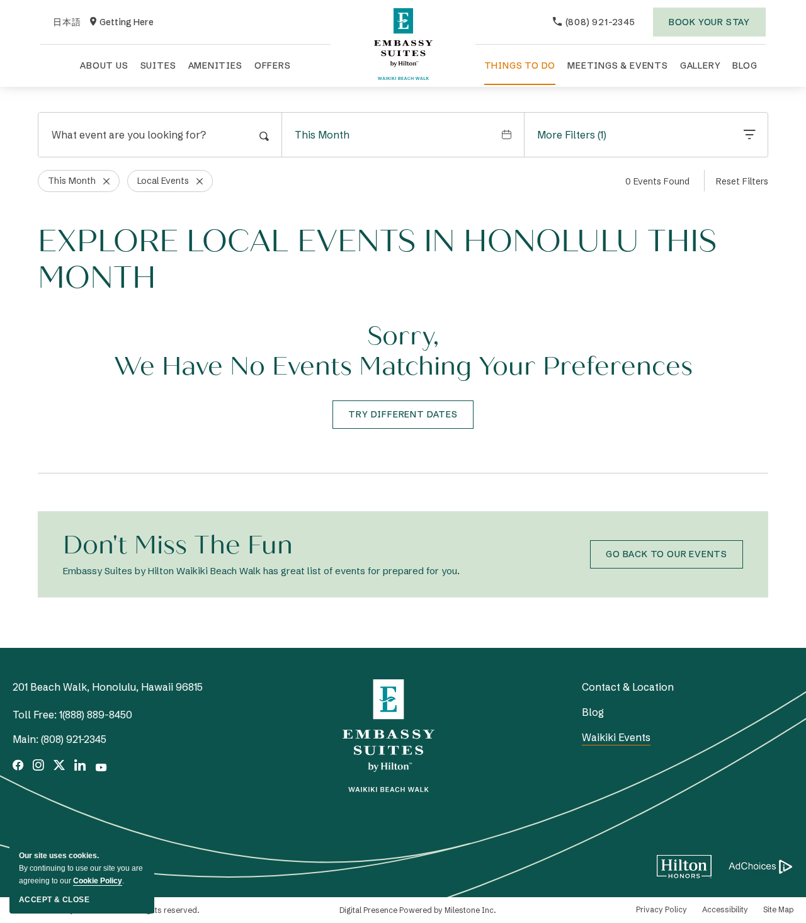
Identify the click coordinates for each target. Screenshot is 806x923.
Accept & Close (54, 899)
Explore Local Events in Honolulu (377, 260)
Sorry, (403, 336)
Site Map (778, 909)
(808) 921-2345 (73, 739)
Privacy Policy (661, 909)
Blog (744, 65)
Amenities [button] (215, 65)
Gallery (700, 65)
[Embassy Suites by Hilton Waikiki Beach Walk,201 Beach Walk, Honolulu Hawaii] (403, 44)
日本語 (67, 22)
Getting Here (122, 22)
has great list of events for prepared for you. (261, 571)
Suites (158, 65)
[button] (402, 414)
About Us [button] (104, 65)
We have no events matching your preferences (403, 366)
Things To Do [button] (520, 65)
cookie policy (97, 880)
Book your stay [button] (709, 26)
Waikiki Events (616, 737)
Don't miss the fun (178, 545)
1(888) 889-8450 (95, 714)
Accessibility (725, 909)
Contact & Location (628, 687)
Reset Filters (742, 181)
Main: (25, 739)
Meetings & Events (617, 65)
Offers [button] (272, 65)
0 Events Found (657, 181)
